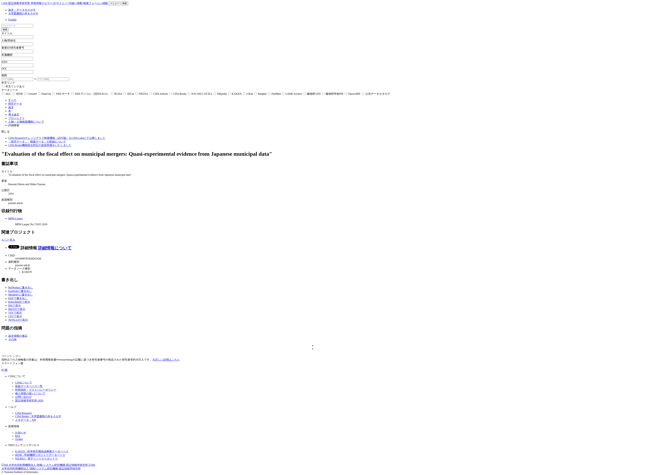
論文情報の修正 (17, 335)
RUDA (118, 93)
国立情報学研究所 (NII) (29, 400)
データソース (9, 90)
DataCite (46, 93)
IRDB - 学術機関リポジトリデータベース (40, 455)
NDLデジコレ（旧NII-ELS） (92, 93)
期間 (4, 75)
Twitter (19, 439)
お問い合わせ (23, 397)
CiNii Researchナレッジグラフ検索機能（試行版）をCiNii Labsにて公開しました (57, 138)
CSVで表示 (15, 316)
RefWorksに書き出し (20, 287)
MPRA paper (15, 218)
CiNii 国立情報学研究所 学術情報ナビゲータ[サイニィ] (34, 3)
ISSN (4, 61)
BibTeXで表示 (16, 309)
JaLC (8, 93)
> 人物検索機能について (29, 121)
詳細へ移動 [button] (76, 3)
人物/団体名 (8, 40)
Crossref (32, 93)
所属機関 (6, 54)
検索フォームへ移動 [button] (95, 3)
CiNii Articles (160, 93)
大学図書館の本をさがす (23, 13)
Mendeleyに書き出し (20, 294)
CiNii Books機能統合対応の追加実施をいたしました (39, 145)
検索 (124, 3)
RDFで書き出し (17, 298)
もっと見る (8, 239)
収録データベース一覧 (29, 386)
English (12, 19)
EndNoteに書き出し (20, 291)
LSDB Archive (294, 93)
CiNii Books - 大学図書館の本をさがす (38, 416)
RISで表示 (14, 305)
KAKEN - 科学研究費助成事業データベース (41, 451)
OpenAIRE (354, 93)
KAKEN (236, 93)
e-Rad (250, 93)
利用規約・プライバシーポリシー (35, 389)
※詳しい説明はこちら (166, 359)
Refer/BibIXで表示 (19, 301)
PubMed (276, 93)
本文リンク (8, 82)
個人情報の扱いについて (30, 393)
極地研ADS (313, 93)
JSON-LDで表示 (18, 319)
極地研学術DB (334, 93)
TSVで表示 (15, 312)
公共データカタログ (377, 93)
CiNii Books (179, 93)
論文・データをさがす (22, 9)
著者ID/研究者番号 (12, 47)
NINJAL (143, 93)
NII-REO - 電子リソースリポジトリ (36, 458)
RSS (17, 436)
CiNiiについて (23, 382)
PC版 (4, 369)
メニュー (114, 3)
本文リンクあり (15, 86)
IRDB (19, 93)
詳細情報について (55, 248)
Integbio (262, 93)
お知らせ (20, 432)
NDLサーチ (63, 93)
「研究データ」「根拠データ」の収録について (37, 141)
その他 (12, 339)
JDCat (130, 93)
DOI (3, 68)
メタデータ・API (25, 419)
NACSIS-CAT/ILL (202, 93)
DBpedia (222, 93)
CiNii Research (23, 413)
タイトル (6, 33)
